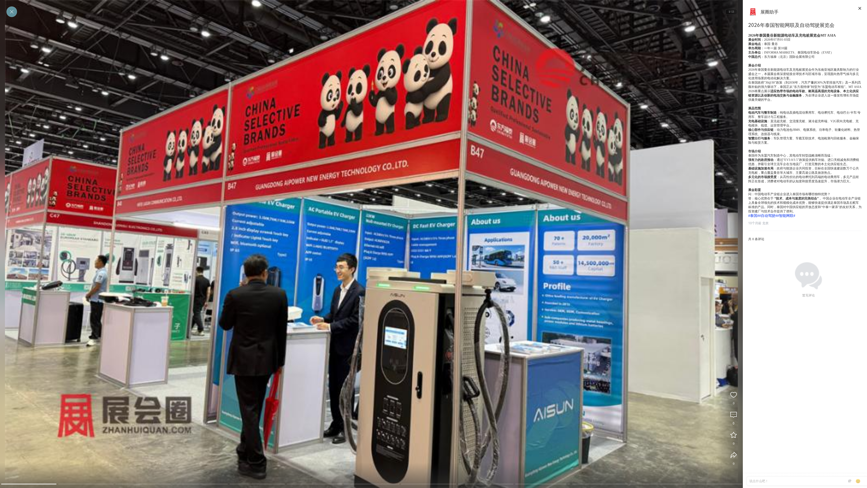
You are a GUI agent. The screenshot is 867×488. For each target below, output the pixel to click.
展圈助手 (769, 12)
